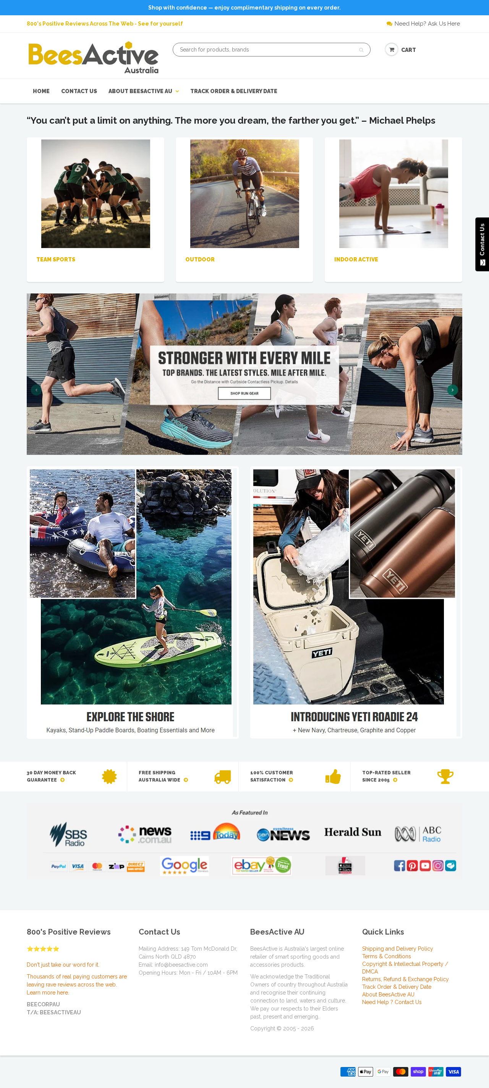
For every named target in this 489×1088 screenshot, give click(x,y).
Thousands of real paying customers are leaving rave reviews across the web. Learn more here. (77, 985)
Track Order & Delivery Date (233, 91)
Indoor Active (356, 259)
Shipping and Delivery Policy (397, 949)
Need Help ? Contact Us (392, 1002)
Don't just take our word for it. (63, 965)
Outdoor (200, 259)
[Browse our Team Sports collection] (95, 193)
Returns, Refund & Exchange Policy (405, 979)
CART (408, 50)
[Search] (361, 50)
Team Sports (55, 259)
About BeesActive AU (140, 91)
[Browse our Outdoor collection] (244, 193)
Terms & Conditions (386, 956)
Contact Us (79, 91)
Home (41, 91)
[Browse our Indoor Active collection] (393, 193)
